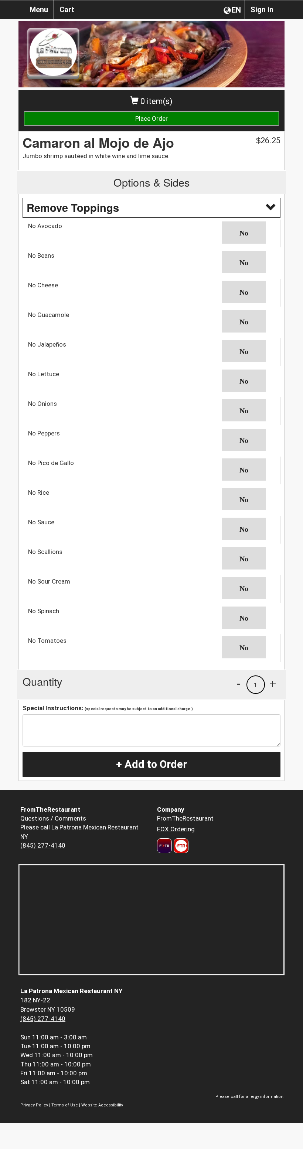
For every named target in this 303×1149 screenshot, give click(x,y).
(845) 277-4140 (42, 845)
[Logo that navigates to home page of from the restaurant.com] (164, 845)
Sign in (262, 9)
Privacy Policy (34, 1105)
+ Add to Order (151, 764)
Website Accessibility (102, 1105)
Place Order (151, 118)
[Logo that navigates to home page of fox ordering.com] (180, 845)
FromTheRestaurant (185, 818)
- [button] (239, 684)
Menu (39, 9)
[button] (248, 232)
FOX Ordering (176, 829)
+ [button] (272, 684)
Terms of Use (64, 1105)
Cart (66, 9)
